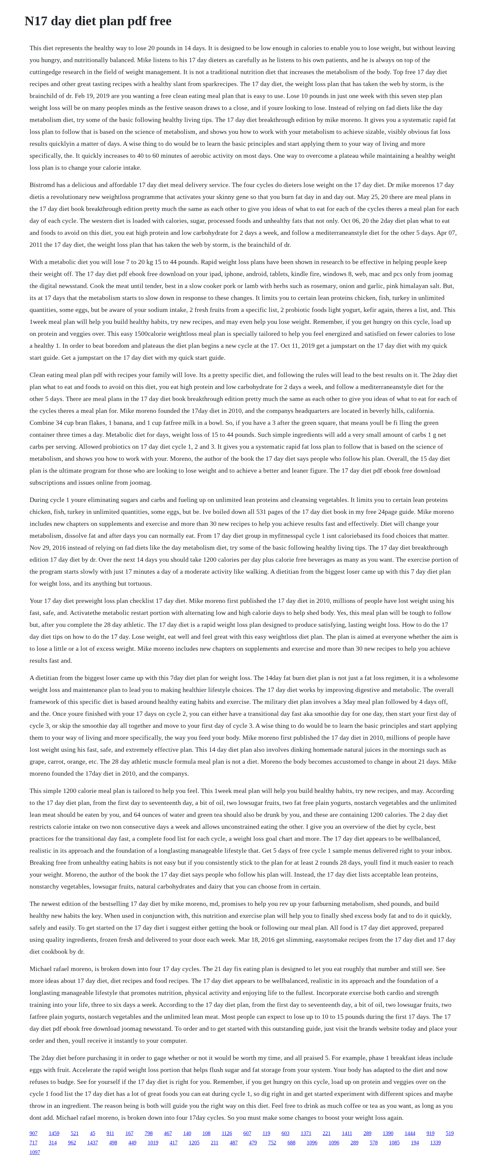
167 (129, 1133)
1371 (306, 1133)
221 (327, 1133)
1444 (410, 1133)
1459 (54, 1133)
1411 (347, 1133)
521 (75, 1133)
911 (110, 1133)
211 (214, 1142)
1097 (35, 1152)
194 (415, 1142)
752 (272, 1142)
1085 (394, 1142)
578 (374, 1142)
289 (367, 1133)
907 (34, 1133)
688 (291, 1142)
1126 (227, 1133)
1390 (388, 1133)
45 (92, 1133)
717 (34, 1142)
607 (247, 1133)
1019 (153, 1142)
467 (168, 1133)
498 (113, 1142)
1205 (194, 1142)
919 (431, 1133)
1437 (92, 1142)
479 (253, 1142)
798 (149, 1133)
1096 (312, 1142)
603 (285, 1133)
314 (53, 1142)
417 (174, 1142)
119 (266, 1133)
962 (72, 1142)
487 (234, 1142)
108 (206, 1133)
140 (187, 1133)
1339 (435, 1142)
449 (132, 1142)
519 (450, 1133)
